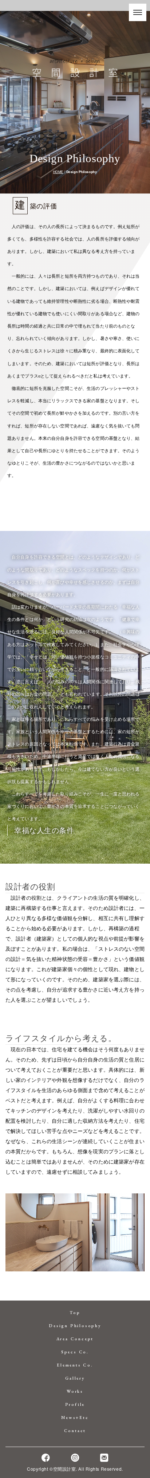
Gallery (75, 1378)
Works (75, 1391)
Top (75, 1312)
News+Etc (74, 1417)
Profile (75, 1404)
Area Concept (75, 1339)
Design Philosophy (75, 1326)
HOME (58, 171)
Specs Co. (75, 1352)
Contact (75, 1431)
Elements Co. (75, 1365)
